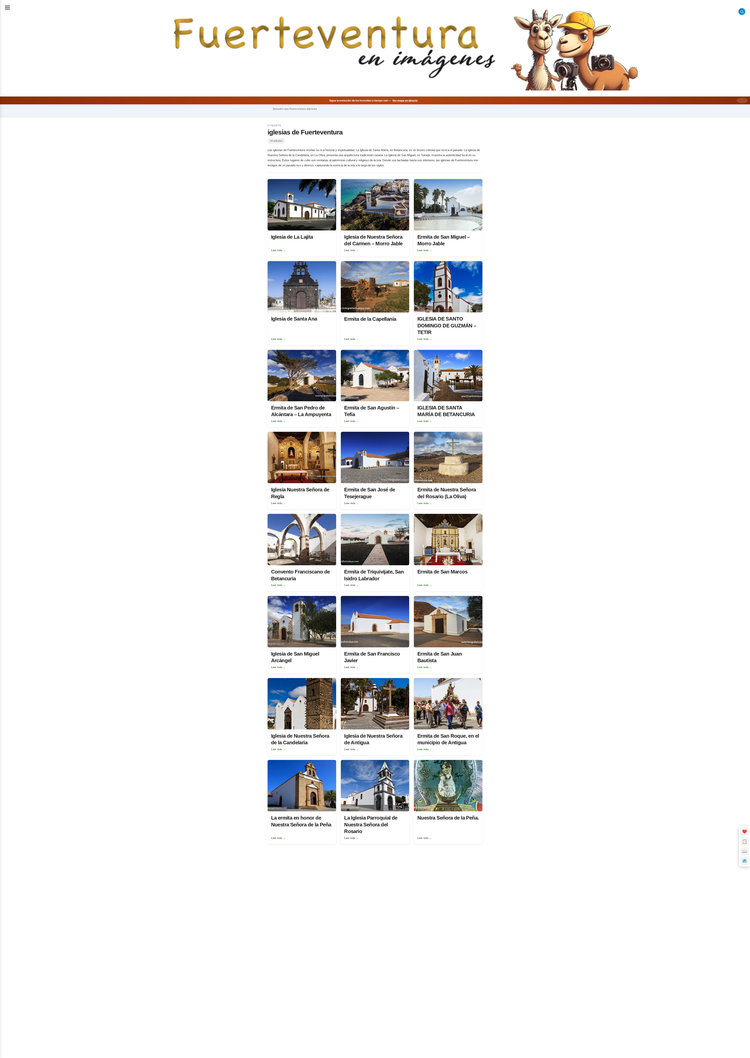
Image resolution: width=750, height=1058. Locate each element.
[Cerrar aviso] (742, 100)
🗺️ (744, 861)
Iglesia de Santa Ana (294, 319)
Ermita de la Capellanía (370, 319)
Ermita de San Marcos (442, 571)
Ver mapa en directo (405, 100)
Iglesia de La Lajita (292, 237)
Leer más (278, 250)
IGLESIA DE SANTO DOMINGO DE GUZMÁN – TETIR (446, 325)
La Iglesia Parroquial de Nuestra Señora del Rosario (370, 824)
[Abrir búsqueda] (741, 11)
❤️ (744, 831)
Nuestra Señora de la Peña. (448, 818)
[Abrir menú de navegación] (7, 7)
